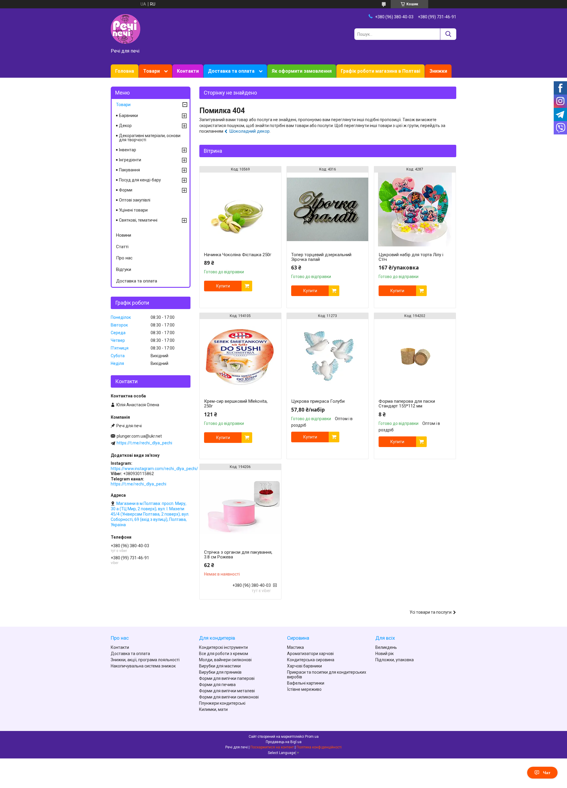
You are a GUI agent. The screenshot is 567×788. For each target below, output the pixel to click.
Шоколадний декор (249, 131)
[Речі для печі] (125, 28)
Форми (125, 190)
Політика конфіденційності (319, 747)
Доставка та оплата (231, 71)
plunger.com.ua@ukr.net (139, 436)
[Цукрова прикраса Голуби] (327, 356)
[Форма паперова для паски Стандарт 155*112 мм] (415, 356)
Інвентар (127, 149)
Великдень (386, 647)
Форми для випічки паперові (227, 678)
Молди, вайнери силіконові (225, 659)
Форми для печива (217, 684)
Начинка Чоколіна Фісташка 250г (237, 254)
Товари (151, 71)
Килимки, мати (213, 709)
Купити (223, 286)
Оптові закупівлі (134, 200)
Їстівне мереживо (304, 689)
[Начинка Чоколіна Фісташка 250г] (240, 209)
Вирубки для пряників (220, 672)
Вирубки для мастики (220, 666)
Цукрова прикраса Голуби (318, 401)
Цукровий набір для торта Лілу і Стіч (411, 257)
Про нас (124, 258)
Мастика (295, 647)
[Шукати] (448, 34)
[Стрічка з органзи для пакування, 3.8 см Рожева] (240, 507)
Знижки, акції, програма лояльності (145, 659)
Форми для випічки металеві (227, 690)
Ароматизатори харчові (310, 653)
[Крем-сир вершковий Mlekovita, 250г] (240, 356)
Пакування (129, 170)
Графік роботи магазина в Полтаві (380, 71)
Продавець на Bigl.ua (284, 742)
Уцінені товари (133, 210)
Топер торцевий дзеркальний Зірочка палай (321, 257)
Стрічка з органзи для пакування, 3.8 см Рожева (238, 554)
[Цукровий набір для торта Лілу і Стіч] (415, 209)
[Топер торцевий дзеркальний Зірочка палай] (327, 209)
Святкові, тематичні (138, 220)
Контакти (188, 71)
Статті (122, 246)
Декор (125, 125)
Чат (546, 772)
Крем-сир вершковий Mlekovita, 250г (236, 403)
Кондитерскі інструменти (223, 647)
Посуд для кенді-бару (140, 180)
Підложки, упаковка (394, 659)
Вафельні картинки (305, 683)
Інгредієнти (130, 159)
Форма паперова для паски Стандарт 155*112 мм (407, 403)
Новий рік (384, 653)
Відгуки (123, 269)
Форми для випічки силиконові (229, 697)
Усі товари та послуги (431, 612)
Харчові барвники (304, 666)
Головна (124, 71)
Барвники (128, 115)
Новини (123, 235)
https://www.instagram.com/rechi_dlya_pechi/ (154, 468)
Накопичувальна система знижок (143, 666)
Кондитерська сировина (310, 659)
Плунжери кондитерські (222, 703)
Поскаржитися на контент (272, 747)
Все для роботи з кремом (223, 653)
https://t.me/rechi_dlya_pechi (144, 443)
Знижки (438, 71)
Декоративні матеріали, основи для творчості (149, 137)
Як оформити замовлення (302, 71)
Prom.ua (312, 737)
